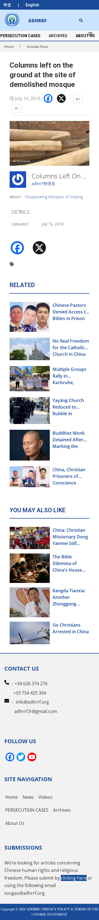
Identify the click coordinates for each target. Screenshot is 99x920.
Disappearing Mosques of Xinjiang (54, 196)
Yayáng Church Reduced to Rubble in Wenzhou (68, 407)
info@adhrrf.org (32, 702)
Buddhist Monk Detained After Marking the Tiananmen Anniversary (69, 440)
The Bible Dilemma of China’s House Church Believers (70, 563)
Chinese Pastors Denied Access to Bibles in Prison (70, 311)
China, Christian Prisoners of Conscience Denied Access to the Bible (70, 476)
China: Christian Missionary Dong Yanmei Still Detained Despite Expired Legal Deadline (71, 537)
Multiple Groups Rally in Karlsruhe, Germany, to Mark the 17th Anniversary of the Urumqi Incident (69, 376)
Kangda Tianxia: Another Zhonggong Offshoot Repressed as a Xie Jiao (69, 597)
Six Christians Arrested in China (71, 628)
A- (17, 108)
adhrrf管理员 (43, 183)
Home (9, 46)
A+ (78, 98)
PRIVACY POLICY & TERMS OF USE (70, 909)
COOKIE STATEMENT (50, 914)
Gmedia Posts (37, 46)
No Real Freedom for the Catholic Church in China (71, 347)
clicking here (74, 878)
